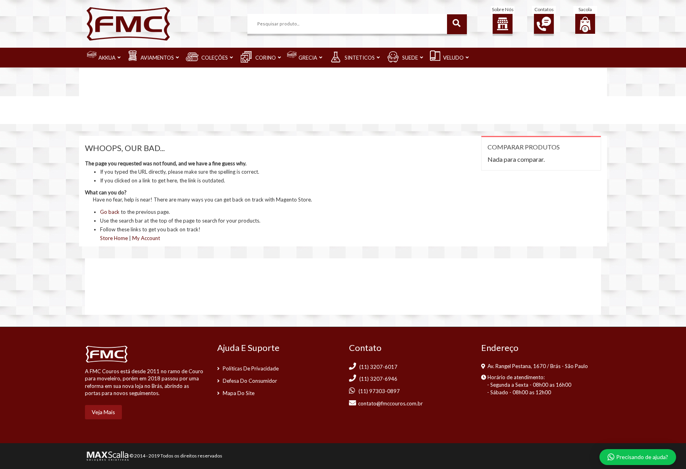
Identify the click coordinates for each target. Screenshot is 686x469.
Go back (109, 212)
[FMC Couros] (128, 23)
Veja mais (103, 412)
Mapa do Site (238, 393)
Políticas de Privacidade (251, 368)
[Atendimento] (544, 24)
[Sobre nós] (503, 24)
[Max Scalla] (107, 455)
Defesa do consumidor (250, 381)
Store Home (114, 238)
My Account (146, 238)
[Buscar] (457, 24)
